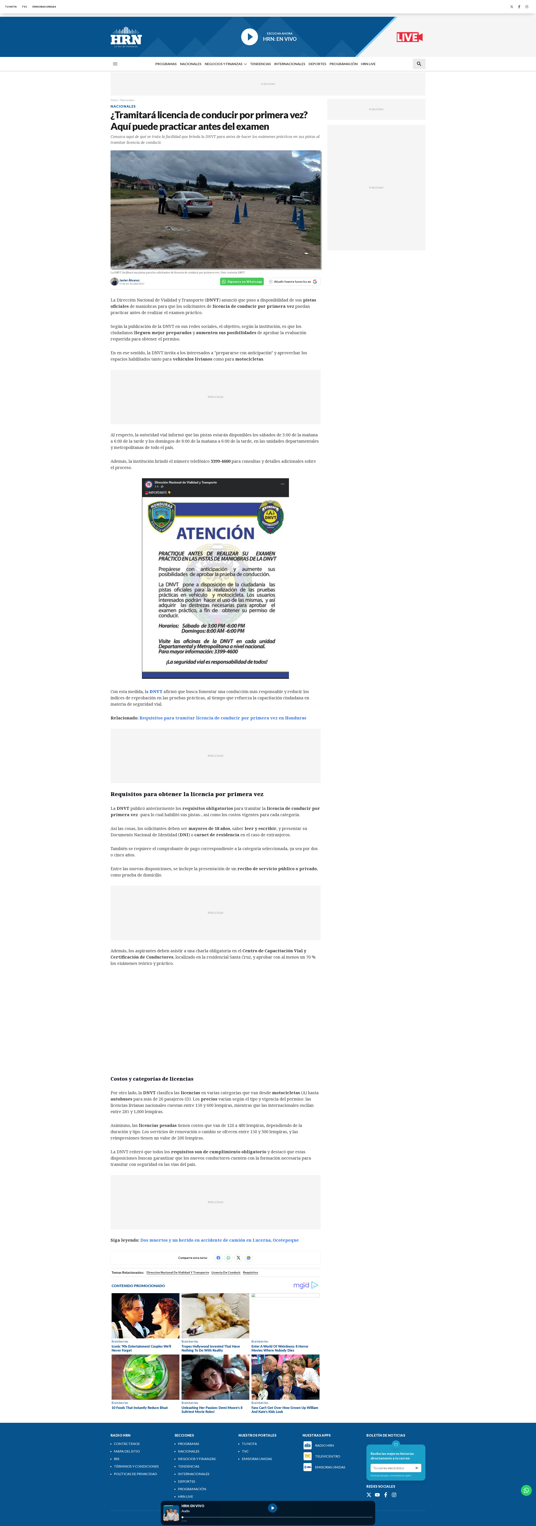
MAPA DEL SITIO (127, 1451)
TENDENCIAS (260, 64)
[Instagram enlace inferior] (394, 1494)
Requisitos (250, 1272)
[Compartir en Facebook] (218, 1258)
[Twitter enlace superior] (511, 6)
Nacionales (127, 100)
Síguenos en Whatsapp (245, 281)
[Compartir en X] (238, 1258)
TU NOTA (11, 6)
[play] (272, 1508)
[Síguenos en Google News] (248, 1258)
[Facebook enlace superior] (519, 6)
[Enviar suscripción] (417, 1468)
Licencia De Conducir (226, 1272)
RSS (116, 1459)
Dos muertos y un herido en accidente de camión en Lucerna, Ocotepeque (219, 1240)
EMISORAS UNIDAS (44, 6)
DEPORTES (317, 64)
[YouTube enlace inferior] (377, 1494)
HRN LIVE (368, 64)
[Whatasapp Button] (526, 1490)
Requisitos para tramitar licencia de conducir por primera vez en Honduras (222, 718)
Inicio (114, 100)
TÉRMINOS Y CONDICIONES (136, 1466)
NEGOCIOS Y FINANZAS (223, 64)
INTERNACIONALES (289, 64)
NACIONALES (190, 64)
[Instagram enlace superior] (526, 6)
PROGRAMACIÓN (344, 64)
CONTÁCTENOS (127, 1444)
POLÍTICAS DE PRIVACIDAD (135, 1474)
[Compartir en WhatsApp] (228, 1258)
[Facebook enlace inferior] (385, 1494)
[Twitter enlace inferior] (368, 1494)
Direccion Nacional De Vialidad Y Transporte (178, 1272)
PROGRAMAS (166, 64)
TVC (24, 6)
